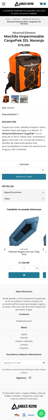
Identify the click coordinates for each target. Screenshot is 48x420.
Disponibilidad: (9, 114)
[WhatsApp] (30, 378)
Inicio (8, 19)
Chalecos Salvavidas (24, 341)
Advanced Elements (31, 19)
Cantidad (24, 164)
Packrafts (24, 337)
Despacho (24, 348)
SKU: (4, 107)
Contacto (24, 344)
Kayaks (24, 334)
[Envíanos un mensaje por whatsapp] (41, 413)
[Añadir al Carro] (24, 275)
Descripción (9, 121)
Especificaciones (12, 192)
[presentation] (4, 72)
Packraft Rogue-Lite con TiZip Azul (24, 253)
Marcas (16, 19)
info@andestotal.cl (24, 321)
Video (7, 199)
